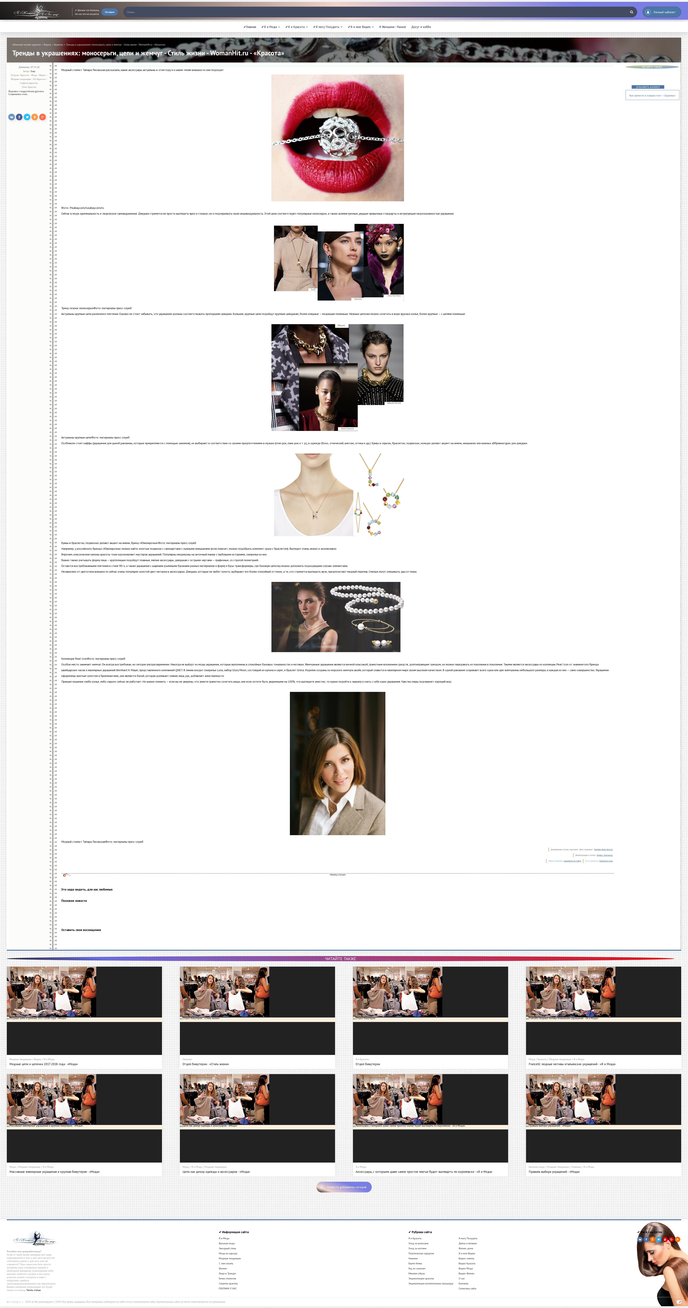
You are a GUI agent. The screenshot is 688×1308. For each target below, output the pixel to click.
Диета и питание (468, 1243)
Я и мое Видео (467, 1253)
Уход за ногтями (417, 1248)
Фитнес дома (466, 1248)
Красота (32, 86)
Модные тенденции (230, 1258)
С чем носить (226, 1263)
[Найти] (631, 12)
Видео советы (466, 1258)
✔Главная (249, 27)
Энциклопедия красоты (421, 1278)
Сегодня (109, 12)
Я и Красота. (39, 79)
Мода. (34, 75)
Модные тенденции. (21, 79)
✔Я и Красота (295, 27)
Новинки (413, 1258)
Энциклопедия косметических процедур (430, 1283)
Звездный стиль (227, 1248)
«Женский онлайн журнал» (26, 44)
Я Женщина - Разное (392, 27)
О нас (462, 1278)
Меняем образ (416, 1273)
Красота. (58, 44)
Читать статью (33, 1290)
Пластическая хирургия (421, 1253)
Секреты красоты (228, 1283)
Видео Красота (467, 1263)
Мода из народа (228, 1253)
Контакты (463, 1283)
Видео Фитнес (466, 1273)
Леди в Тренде (227, 1273)
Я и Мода (224, 1238)
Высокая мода (227, 1243)
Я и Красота (414, 1238)
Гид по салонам (416, 1268)
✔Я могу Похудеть (326, 27)
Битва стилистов (227, 1278)
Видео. (47, 44)
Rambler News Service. (603, 849)
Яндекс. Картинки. (605, 855)
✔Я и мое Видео (359, 27)
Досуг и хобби (421, 27)
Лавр (32, 71)
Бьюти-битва (415, 1263)
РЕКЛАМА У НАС (228, 1288)
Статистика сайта (467, 1288)
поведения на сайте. (572, 861)
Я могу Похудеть (468, 1238)
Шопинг (223, 1268)
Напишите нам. (606, 861)
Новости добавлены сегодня (346, 1187)
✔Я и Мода (269, 27)
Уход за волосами (418, 1243)
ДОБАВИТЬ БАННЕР (648, 87)
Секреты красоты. (29, 82)
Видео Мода (466, 1268)
